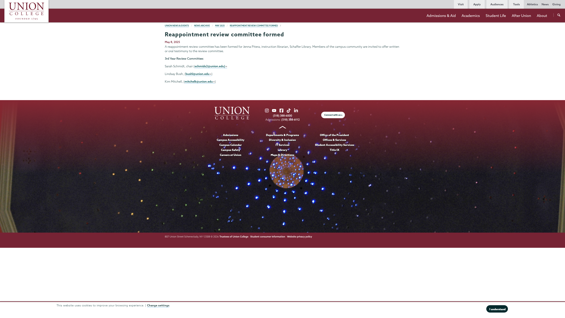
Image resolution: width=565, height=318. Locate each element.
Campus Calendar (230, 145)
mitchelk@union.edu (199, 81)
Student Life (496, 15)
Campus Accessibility (230, 140)
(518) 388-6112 (290, 119)
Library (282, 150)
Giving (556, 4)
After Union (521, 15)
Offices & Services (334, 140)
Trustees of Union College (233, 236)
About (542, 15)
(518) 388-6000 (282, 115)
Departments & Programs (282, 135)
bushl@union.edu (197, 74)
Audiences (496, 4)
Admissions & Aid (441, 15)
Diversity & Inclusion (282, 140)
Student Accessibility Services (334, 145)
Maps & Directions (282, 155)
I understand (497, 309)
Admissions (230, 135)
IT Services (282, 145)
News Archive (202, 25)
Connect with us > (333, 115)
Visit (461, 4)
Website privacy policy (299, 236)
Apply (477, 4)
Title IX (334, 150)
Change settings (158, 305)
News (545, 4)
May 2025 (220, 25)
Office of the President (334, 135)
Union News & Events (177, 25)
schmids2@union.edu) (210, 66)
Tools (516, 4)
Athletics (532, 4)
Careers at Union (230, 155)
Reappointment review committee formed (254, 25)
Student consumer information (267, 236)
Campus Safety (230, 150)
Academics (471, 15)
